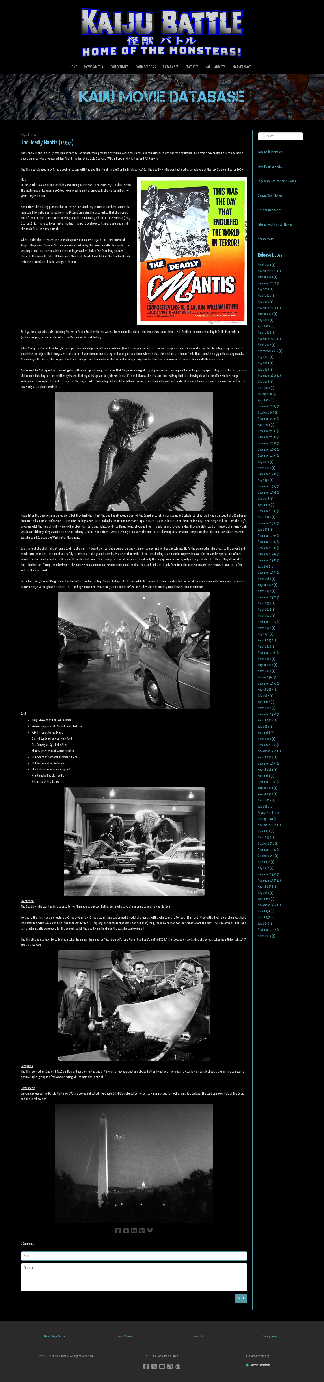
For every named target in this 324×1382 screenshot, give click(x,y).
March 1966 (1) (266, 739)
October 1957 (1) (268, 856)
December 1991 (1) (269, 548)
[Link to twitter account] (154, 1366)
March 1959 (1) (266, 837)
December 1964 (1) (269, 763)
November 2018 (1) (269, 308)
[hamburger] (29, 7)
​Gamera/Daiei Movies (270, 195)
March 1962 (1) (266, 800)
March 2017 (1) (266, 345)
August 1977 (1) (267, 585)
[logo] (162, 32)
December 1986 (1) (269, 560)
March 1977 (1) (266, 591)
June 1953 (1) (266, 917)
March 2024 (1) (266, 265)
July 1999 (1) (265, 462)
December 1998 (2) (269, 474)
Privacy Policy (269, 1336)
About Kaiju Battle (54, 1336)
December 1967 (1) (269, 683)
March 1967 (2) (266, 708)
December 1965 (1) (269, 745)
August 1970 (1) (267, 640)
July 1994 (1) (265, 529)
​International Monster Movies (275, 224)
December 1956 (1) (269, 874)
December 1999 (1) (269, 455)
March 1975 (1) (266, 603)
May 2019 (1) (265, 301)
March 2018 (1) (266, 332)
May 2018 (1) (265, 320)
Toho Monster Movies (270, 166)
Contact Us (198, 1336)
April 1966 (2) (266, 732)
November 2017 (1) (269, 338)
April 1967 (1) (266, 702)
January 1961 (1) (267, 819)
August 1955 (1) (267, 886)
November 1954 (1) (269, 905)
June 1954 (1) (266, 911)
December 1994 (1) (269, 523)
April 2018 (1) (266, 326)
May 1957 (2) (265, 868)
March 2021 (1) (266, 295)
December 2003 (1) (269, 431)
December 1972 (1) (269, 622)
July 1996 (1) (265, 498)
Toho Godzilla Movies (270, 152)
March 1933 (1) (266, 936)
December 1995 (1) (269, 511)
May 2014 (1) (265, 363)
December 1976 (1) (269, 597)
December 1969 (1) (269, 652)
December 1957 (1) (269, 849)
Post (241, 1298)
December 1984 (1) (269, 572)
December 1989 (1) (269, 554)
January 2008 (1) (267, 394)
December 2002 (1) (269, 437)
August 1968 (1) (267, 665)
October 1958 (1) (268, 843)
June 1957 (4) (266, 862)
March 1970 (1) (266, 646)
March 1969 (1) (266, 659)
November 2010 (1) (269, 375)
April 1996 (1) (266, 505)
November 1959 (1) (269, 825)
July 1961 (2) (265, 806)
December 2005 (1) (269, 406)
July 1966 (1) (265, 726)
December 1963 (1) (269, 782)
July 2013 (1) (265, 369)
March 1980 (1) (266, 579)
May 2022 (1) (265, 289)
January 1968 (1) (267, 677)
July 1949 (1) (265, 923)
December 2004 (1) (269, 418)
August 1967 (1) (267, 689)
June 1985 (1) (266, 566)
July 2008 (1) (265, 381)
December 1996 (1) (269, 492)
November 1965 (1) (269, 751)
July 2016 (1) (265, 357)
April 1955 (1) (266, 899)
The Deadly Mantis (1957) (47, 143)
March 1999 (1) (266, 468)
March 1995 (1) (266, 517)
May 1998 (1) (265, 480)
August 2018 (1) (267, 314)
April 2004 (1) (266, 425)
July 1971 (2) (265, 634)
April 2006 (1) (266, 400)
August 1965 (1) (267, 757)
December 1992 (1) (269, 542)
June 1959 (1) (266, 831)
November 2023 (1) (269, 271)
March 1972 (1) (266, 628)
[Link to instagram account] (170, 1366)
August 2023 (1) (267, 277)
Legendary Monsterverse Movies (277, 181)
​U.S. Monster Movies (269, 210)
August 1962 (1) (267, 794)
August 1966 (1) (267, 720)
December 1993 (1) (269, 535)
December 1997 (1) (269, 486)
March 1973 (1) (266, 615)
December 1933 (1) (269, 929)
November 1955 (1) (269, 880)
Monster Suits (266, 239)
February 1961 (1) (268, 812)
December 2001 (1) (269, 443)
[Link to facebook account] (146, 1366)
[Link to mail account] (178, 1366)
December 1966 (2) (269, 714)
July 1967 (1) (265, 695)
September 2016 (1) (270, 351)
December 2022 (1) (269, 283)
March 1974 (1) (266, 609)
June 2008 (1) (266, 388)
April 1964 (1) (266, 776)
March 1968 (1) (266, 671)
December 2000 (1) (269, 449)
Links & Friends (126, 1336)
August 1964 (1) (267, 769)
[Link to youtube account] (162, 1366)
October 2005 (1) (268, 412)
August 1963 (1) (267, 788)
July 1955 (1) (265, 893)
